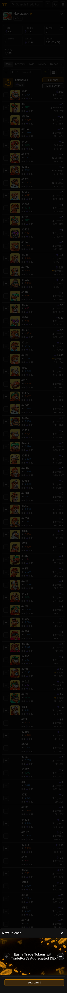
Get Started (34, 982)
